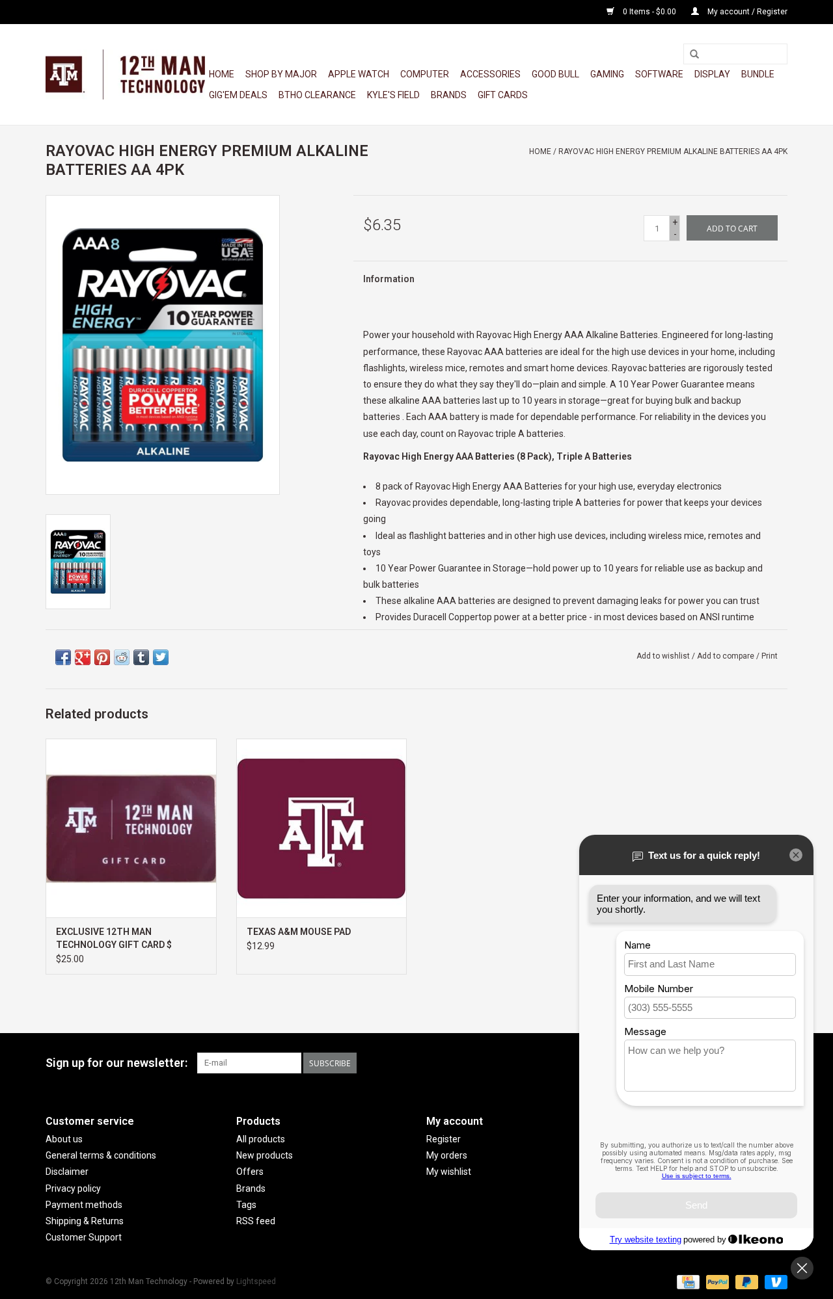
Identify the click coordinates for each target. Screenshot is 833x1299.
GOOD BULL (555, 74)
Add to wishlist (663, 656)
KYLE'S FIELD (393, 95)
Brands (449, 95)
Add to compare (726, 656)
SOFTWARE (659, 74)
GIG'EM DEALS (238, 95)
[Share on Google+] (82, 657)
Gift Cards (503, 95)
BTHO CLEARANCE (317, 95)
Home (221, 74)
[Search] (694, 55)
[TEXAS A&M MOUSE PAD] (321, 828)
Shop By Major (281, 74)
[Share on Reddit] (122, 657)
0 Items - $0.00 (649, 11)
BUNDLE (757, 74)
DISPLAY (712, 74)
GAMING (607, 74)
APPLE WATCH (358, 74)
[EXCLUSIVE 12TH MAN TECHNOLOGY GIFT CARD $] (131, 828)
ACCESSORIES (490, 74)
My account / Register (746, 11)
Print (769, 656)
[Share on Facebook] (63, 657)
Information (389, 279)
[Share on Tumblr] (141, 657)
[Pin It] (102, 657)
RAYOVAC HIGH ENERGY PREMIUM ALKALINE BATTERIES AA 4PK (672, 151)
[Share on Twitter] (161, 657)
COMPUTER (424, 74)
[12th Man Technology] (125, 74)
